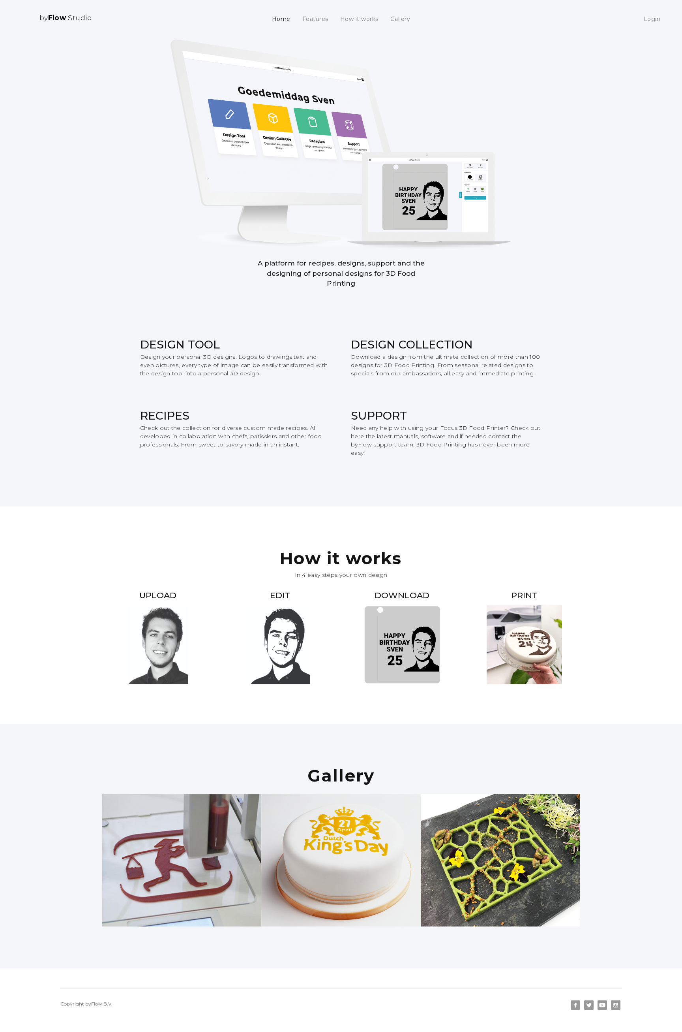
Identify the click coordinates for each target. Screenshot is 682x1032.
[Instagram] (616, 1008)
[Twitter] (589, 1008)
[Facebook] (576, 1008)
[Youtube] (603, 1008)
